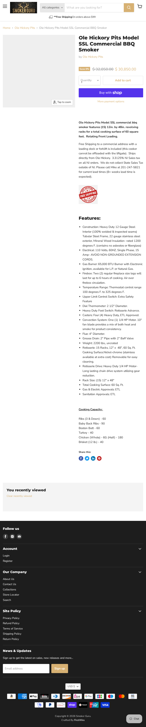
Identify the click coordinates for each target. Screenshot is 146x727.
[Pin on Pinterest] (99, 458)
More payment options (111, 101)
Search (7, 600)
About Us (8, 579)
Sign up (59, 668)
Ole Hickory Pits (25, 28)
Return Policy (11, 639)
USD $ (71, 686)
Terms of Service (13, 628)
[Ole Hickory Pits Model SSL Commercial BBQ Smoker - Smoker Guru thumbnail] (8, 117)
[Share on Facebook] (81, 458)
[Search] (129, 7)
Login (6, 555)
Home (6, 28)
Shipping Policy (12, 634)
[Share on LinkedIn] (93, 458)
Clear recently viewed (19, 496)
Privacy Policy (11, 618)
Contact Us (9, 584)
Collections (9, 589)
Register (8, 561)
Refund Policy (11, 623)
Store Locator (11, 594)
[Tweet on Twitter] (87, 458)
